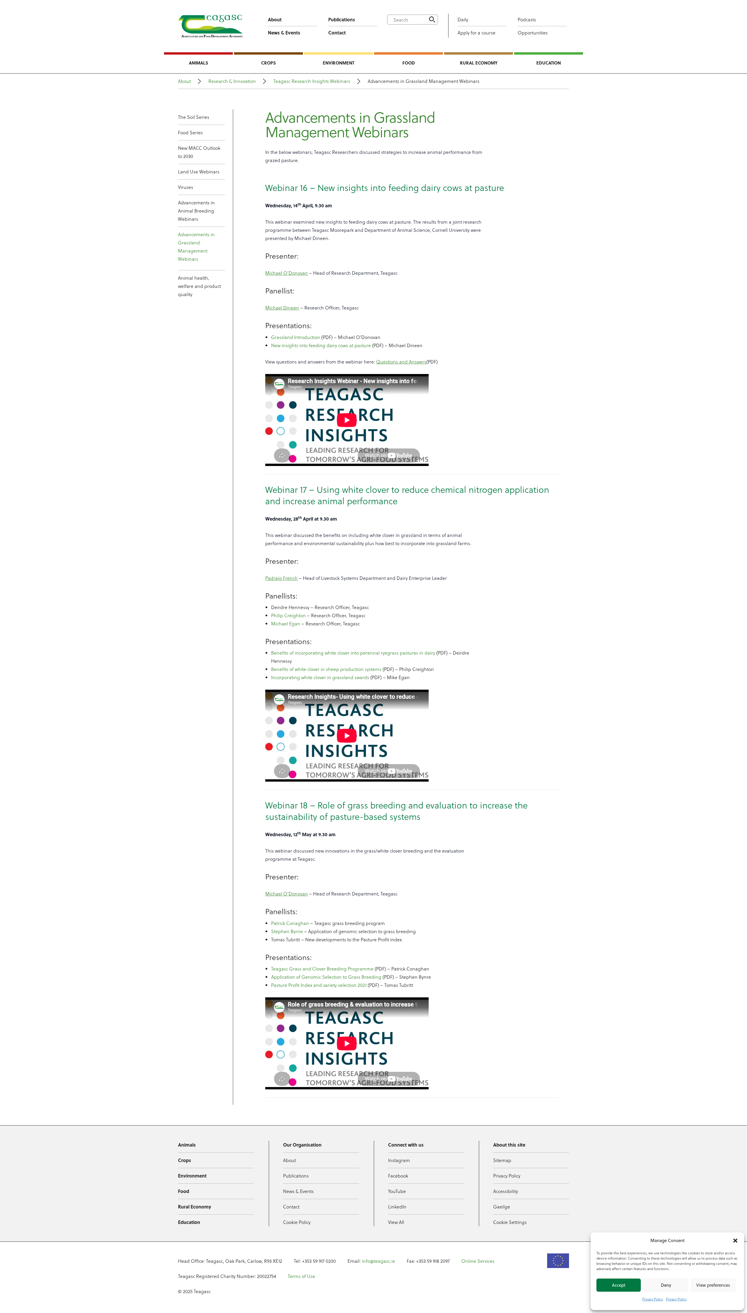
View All (396, 1222)
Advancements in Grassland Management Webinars (196, 246)
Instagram (399, 1160)
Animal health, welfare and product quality (199, 286)
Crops (268, 63)
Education (548, 63)
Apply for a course (476, 32)
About (275, 19)
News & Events (284, 32)
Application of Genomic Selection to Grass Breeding (326, 976)
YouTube (397, 1191)
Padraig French (281, 578)
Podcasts (527, 19)
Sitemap (502, 1160)
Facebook (398, 1175)
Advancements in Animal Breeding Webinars (196, 210)
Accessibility (505, 1191)
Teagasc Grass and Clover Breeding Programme (322, 968)
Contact (337, 32)
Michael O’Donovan (286, 272)
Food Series (190, 132)
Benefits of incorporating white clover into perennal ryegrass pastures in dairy (353, 652)
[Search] (432, 20)
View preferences (713, 1285)
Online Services (478, 1261)
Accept (618, 1285)
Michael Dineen (282, 307)
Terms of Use (301, 1276)
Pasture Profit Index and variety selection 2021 (318, 985)
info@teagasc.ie (378, 1261)
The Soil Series (193, 117)
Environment (338, 63)
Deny (666, 1285)
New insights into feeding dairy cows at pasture (321, 345)
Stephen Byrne (287, 931)
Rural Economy (479, 63)
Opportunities (533, 32)
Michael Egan (285, 623)
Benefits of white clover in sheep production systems (326, 669)
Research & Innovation (232, 81)
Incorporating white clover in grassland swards (320, 677)
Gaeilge (501, 1206)
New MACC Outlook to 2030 (199, 152)
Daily (463, 19)
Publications (341, 19)
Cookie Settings (510, 1222)
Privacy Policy (652, 1299)
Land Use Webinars (198, 171)
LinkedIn (397, 1206)
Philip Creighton (288, 615)
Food (408, 63)
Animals (198, 63)
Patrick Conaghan (290, 923)
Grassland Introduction (295, 337)
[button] (735, 1241)
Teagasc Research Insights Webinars (311, 81)
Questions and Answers (401, 361)
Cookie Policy (296, 1222)
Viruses (185, 187)
